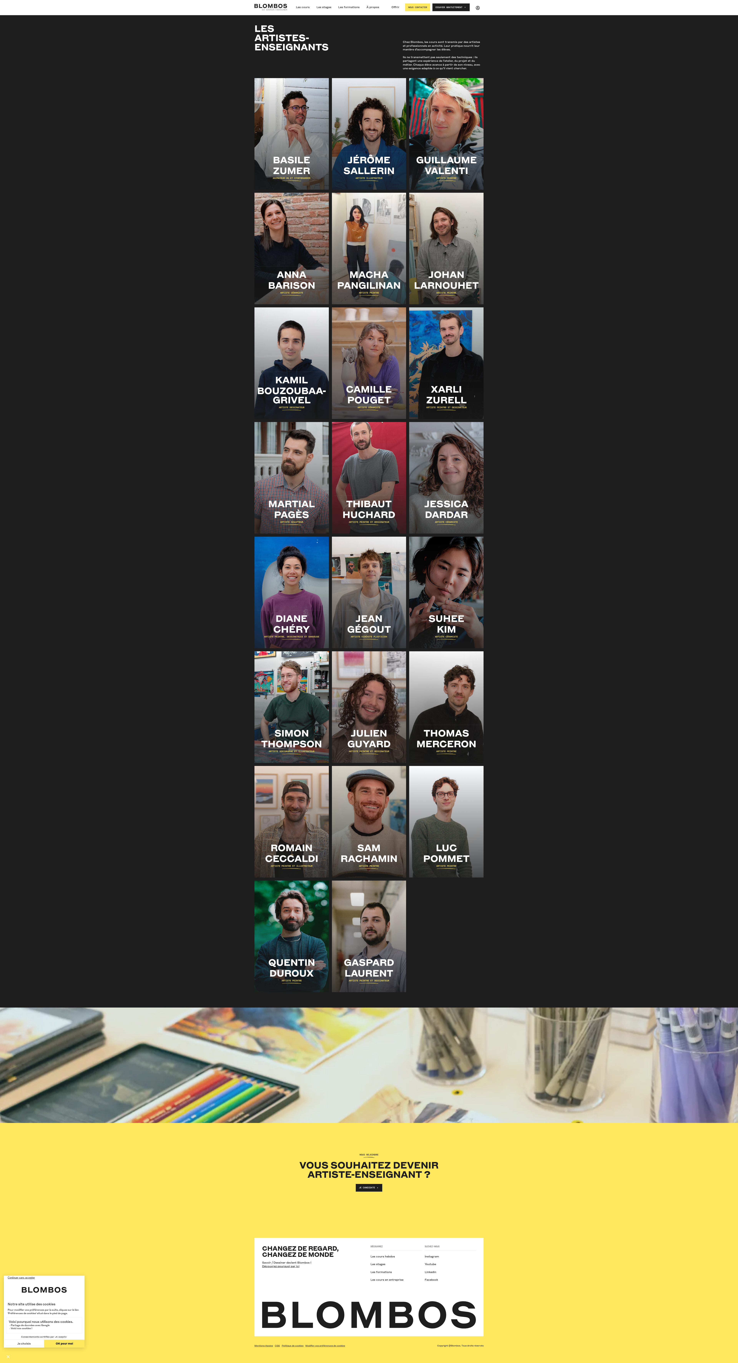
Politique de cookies (292, 1345)
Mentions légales (263, 1345)
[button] (303, 7)
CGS (277, 1345)
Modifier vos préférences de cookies (325, 1345)
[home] (270, 7)
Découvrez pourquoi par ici (280, 1266)
